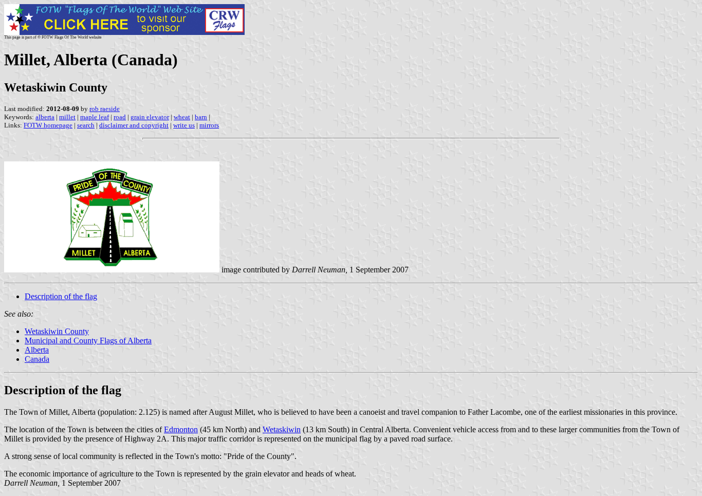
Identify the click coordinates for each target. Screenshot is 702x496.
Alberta (37, 349)
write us (184, 125)
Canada (37, 359)
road (120, 117)
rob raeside (104, 109)
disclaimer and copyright (134, 125)
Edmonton (181, 429)
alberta (44, 117)
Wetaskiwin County (57, 331)
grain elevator (150, 117)
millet (67, 117)
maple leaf (94, 117)
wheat (182, 117)
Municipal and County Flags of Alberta (88, 340)
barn (201, 117)
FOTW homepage (48, 125)
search (86, 125)
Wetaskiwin (282, 429)
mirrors (209, 125)
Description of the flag (61, 296)
